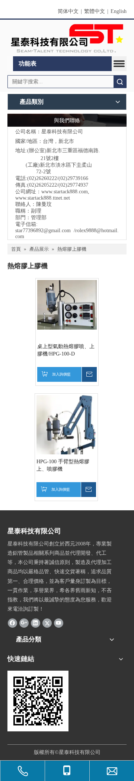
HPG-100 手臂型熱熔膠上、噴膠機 (62, 465)
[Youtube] (58, 622)
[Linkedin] (35, 622)
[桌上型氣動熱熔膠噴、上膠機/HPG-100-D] (67, 304)
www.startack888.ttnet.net (42, 198)
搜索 (120, 82)
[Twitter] (47, 622)
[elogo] (67, 38)
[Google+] (24, 622)
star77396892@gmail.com (43, 230)
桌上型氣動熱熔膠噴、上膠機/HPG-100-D (66, 350)
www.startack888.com (64, 191)
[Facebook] (12, 622)
